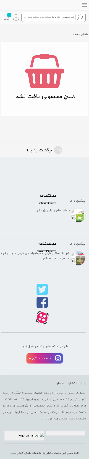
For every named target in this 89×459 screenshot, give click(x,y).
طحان (84, 34)
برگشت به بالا (39, 150)
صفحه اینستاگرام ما (40, 358)
